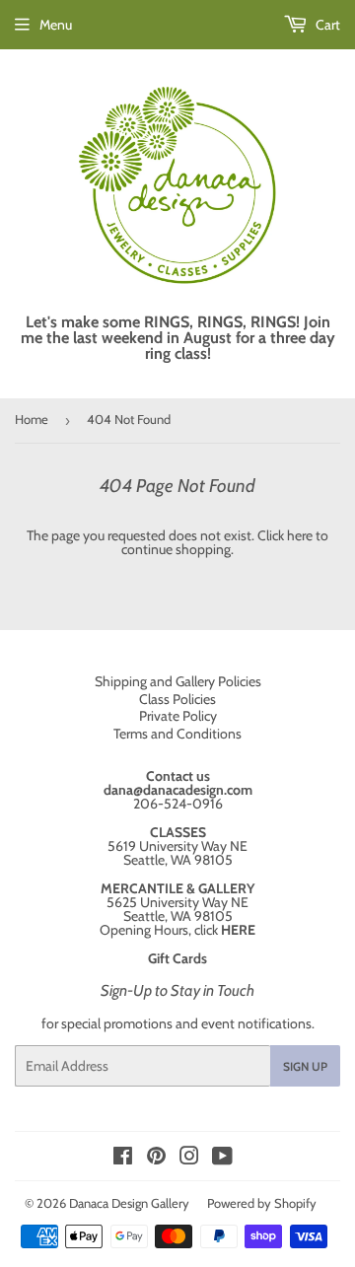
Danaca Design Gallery (129, 1203)
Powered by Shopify (262, 1203)
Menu (55, 25)
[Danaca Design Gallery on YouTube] (222, 1158)
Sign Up (305, 1066)
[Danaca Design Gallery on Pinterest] (156, 1158)
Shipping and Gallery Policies (178, 681)
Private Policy (178, 716)
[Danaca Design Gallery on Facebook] (122, 1158)
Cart (326, 25)
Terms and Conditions (177, 733)
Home (31, 419)
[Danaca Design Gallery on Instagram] (189, 1158)
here (300, 535)
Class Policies (177, 699)
